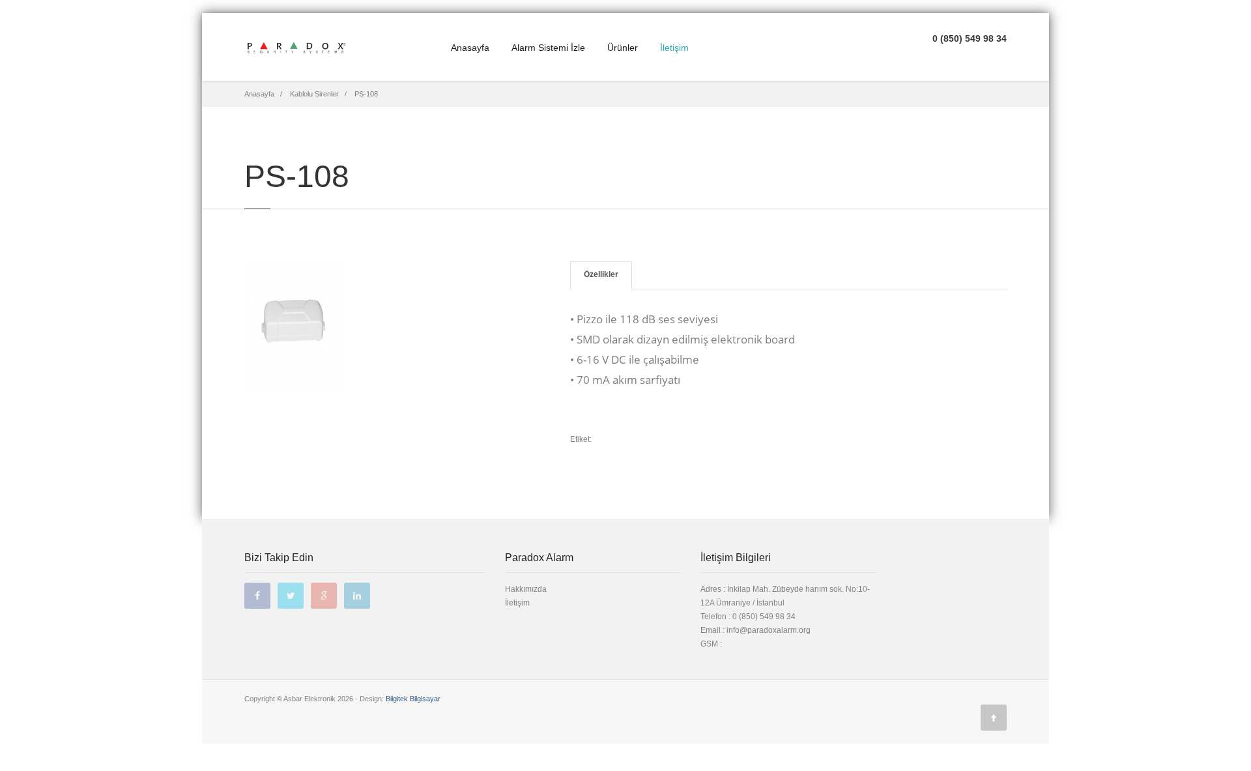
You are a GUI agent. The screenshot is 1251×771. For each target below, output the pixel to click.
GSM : (711, 643)
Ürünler (622, 47)
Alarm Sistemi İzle (548, 47)
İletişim (674, 47)
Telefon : (748, 616)
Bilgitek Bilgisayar (413, 699)
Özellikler (601, 274)
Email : (713, 630)
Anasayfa (470, 47)
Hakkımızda (526, 589)
